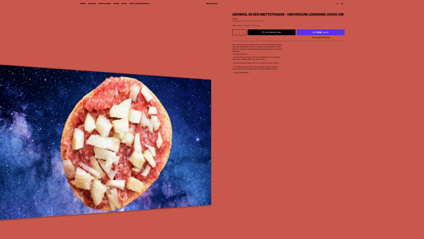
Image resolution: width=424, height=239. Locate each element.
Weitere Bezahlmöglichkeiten (321, 37)
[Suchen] (337, 3)
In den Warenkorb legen (273, 32)
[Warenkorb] (342, 3)
